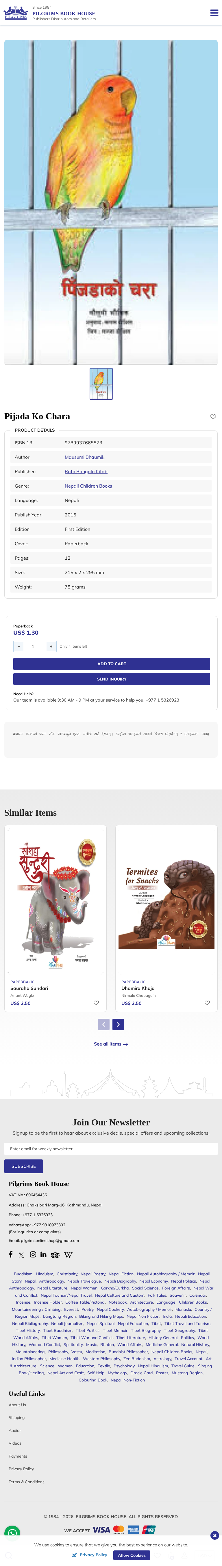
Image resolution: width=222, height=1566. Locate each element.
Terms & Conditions (27, 1481)
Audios (15, 1430)
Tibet (156, 1323)
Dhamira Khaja (138, 988)
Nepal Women (84, 1288)
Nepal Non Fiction (143, 1316)
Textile (104, 1365)
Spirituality (73, 1344)
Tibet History (28, 1330)
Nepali (201, 1351)
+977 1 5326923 (38, 1214)
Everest (71, 1309)
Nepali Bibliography (30, 1323)
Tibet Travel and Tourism (187, 1323)
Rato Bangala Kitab (86, 471)
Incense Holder (48, 1302)
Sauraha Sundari (29, 988)
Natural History (195, 1344)
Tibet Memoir (115, 1330)
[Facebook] (11, 1254)
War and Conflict (44, 1344)
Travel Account (188, 1358)
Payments (18, 1456)
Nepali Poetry (93, 1274)
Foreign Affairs (176, 1288)
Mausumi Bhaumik (84, 457)
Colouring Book (93, 1380)
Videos (15, 1443)
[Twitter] (21, 1254)
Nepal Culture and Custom (119, 1295)
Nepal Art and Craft (65, 1372)
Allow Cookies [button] (132, 1555)
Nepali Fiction (121, 1274)
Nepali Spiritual (100, 1323)
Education (85, 1365)
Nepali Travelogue (84, 1281)
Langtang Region (59, 1316)
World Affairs (129, 1344)
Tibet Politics (87, 1330)
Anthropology (51, 1281)
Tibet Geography (179, 1330)
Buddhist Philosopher (128, 1351)
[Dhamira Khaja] (166, 901)
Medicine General (162, 1344)
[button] (118, 1024)
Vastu (76, 1351)
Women (65, 1365)
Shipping (17, 1417)
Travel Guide (183, 1365)
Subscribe (24, 1166)
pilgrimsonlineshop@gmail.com (50, 1240)
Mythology (117, 1372)
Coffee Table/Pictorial (85, 1302)
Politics (187, 1337)
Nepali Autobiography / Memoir (166, 1274)
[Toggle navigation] (212, 12)
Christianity (67, 1274)
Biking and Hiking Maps (101, 1316)
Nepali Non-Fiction (128, 1380)
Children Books (193, 1302)
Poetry (87, 1309)
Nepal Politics (183, 1281)
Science (47, 1365)
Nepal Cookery (110, 1309)
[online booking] (124, 1529)
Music (91, 1344)
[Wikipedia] (68, 1254)
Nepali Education (190, 1316)
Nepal (30, 1281)
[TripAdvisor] (55, 1254)
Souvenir (178, 1295)
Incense (23, 1302)
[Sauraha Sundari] (55, 901)
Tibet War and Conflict (92, 1337)
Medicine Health (64, 1358)
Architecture (141, 1302)
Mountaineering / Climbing (36, 1309)
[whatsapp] (12, 1535)
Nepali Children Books (88, 486)
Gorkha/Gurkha (115, 1288)
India (167, 1316)
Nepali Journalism (67, 1323)
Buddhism (23, 1274)
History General (163, 1337)
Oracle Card (141, 1372)
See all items (107, 1044)
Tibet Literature (130, 1337)
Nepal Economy (153, 1281)
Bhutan (107, 1344)
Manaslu (183, 1309)
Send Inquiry (112, 679)
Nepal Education (133, 1323)
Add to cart (111, 663)
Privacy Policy (21, 1468)
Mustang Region (187, 1372)
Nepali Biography (120, 1281)
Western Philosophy (101, 1358)
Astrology (162, 1358)
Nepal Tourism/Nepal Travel (66, 1295)
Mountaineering (30, 1351)
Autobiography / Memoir (149, 1309)
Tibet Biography (145, 1330)
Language (165, 1302)
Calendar (197, 1295)
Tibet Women (54, 1337)
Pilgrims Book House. (101, 1516)
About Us (17, 1404)
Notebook (118, 1302)
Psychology (124, 1365)
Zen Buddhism (136, 1358)
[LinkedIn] (43, 1254)
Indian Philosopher (29, 1358)
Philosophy (58, 1351)
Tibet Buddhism (57, 1330)
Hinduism (44, 1274)
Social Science (145, 1288)
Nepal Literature (52, 1288)
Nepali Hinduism (153, 1365)
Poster (162, 1372)
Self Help (95, 1372)
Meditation (95, 1351)
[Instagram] (33, 1254)
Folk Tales (157, 1295)
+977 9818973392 (48, 1224)
